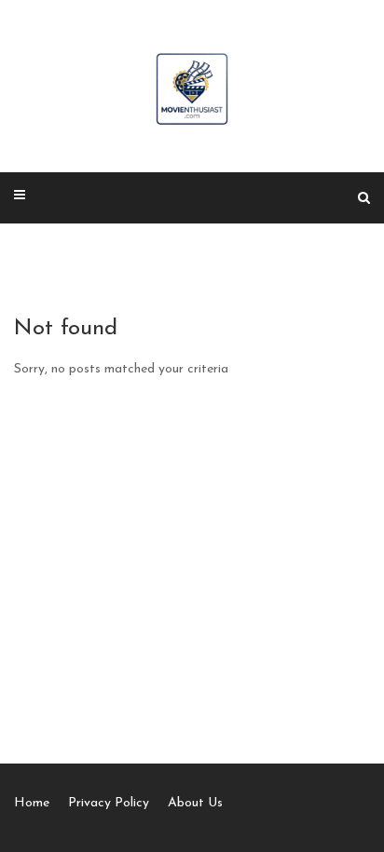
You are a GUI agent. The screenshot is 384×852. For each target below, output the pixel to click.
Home (31, 803)
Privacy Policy (108, 803)
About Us (195, 803)
